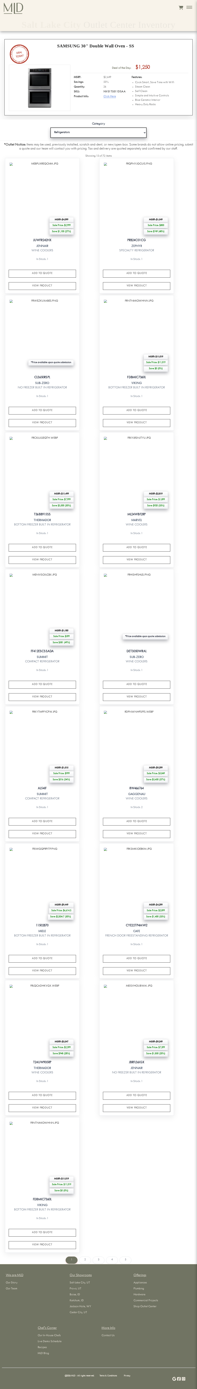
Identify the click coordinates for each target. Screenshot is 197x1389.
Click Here (110, 96)
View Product (42, 286)
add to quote (42, 273)
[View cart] (181, 8)
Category (98, 124)
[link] (42, 226)
